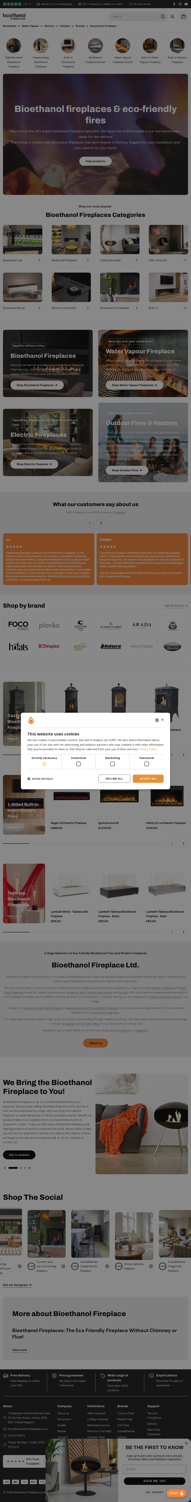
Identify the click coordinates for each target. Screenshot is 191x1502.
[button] (40, 779)
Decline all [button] (114, 778)
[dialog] (95, 751)
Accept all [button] (148, 778)
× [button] (162, 719)
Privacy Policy (147, 749)
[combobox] (157, 720)
